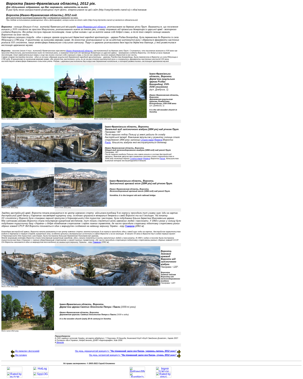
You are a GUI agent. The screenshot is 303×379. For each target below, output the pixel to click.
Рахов (162, 158)
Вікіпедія (60, 342)
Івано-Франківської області (91, 26)
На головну (21, 355)
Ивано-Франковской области (79, 51)
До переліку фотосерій (26, 351)
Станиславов (136, 158)
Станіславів (147, 139)
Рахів (108, 142)
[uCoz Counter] (14, 371)
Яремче (158, 139)
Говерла (129, 226)
